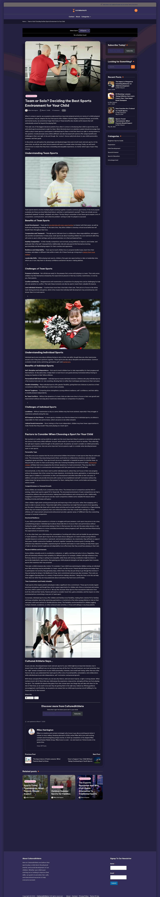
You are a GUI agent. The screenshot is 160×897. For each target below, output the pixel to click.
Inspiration (111, 145)
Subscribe (77, 714)
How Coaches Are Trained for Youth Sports (125, 110)
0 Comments (56, 110)
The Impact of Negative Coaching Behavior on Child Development (124, 84)
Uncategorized (113, 160)
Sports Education (114, 156)
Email (112, 873)
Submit (114, 883)
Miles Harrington (45, 730)
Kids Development (114, 148)
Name (112, 864)
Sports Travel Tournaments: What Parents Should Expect (124, 121)
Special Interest (31, 96)
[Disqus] (62, 821)
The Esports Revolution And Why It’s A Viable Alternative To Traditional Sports (89, 788)
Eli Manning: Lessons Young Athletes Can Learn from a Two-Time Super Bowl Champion (125, 97)
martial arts (66, 362)
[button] (41, 746)
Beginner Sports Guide (115, 141)
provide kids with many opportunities (61, 225)
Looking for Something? (120, 61)
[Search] (133, 67)
